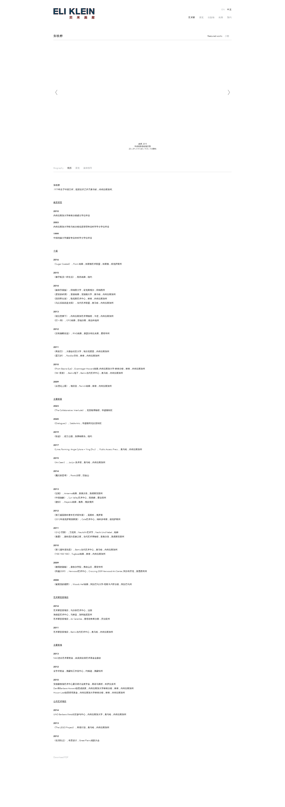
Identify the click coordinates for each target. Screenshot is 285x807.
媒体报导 (87, 168)
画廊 (221, 17)
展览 (201, 17)
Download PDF (60, 757)
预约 (229, 17)
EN (223, 9)
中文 (229, 9)
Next (229, 92)
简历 (69, 168)
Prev (56, 92)
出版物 (211, 17)
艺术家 (191, 17)
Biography (58, 168)
